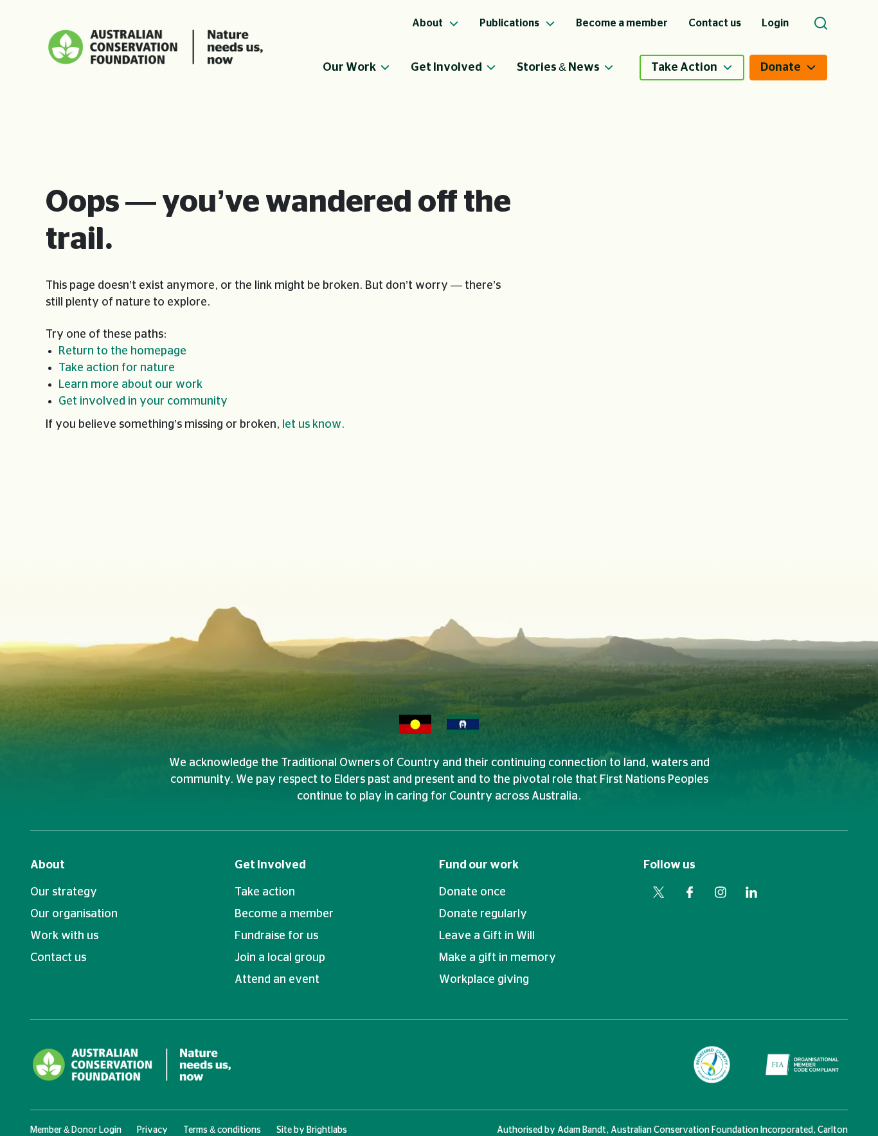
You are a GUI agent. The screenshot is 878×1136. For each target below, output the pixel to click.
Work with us (64, 936)
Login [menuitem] (775, 23)
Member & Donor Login (75, 1130)
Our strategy (63, 892)
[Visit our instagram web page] (720, 892)
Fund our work (479, 865)
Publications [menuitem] (510, 23)
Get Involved (446, 67)
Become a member (284, 914)
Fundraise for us (276, 936)
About (47, 865)
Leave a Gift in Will (487, 936)
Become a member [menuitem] (622, 23)
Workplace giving (484, 979)
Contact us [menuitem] (714, 23)
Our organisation (74, 914)
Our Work (349, 67)
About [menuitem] (428, 23)
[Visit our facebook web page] (689, 892)
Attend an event (277, 979)
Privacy (152, 1130)
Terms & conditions (222, 1130)
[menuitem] (367, 67)
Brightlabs (327, 1130)
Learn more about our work (130, 384)
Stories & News (558, 67)
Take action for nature (116, 368)
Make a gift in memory (497, 958)
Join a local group (280, 958)
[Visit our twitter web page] (658, 892)
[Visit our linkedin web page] (751, 892)
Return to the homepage (122, 351)
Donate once (472, 892)
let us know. (313, 424)
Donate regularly (483, 914)
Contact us (58, 958)
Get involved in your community (143, 401)
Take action (265, 892)
